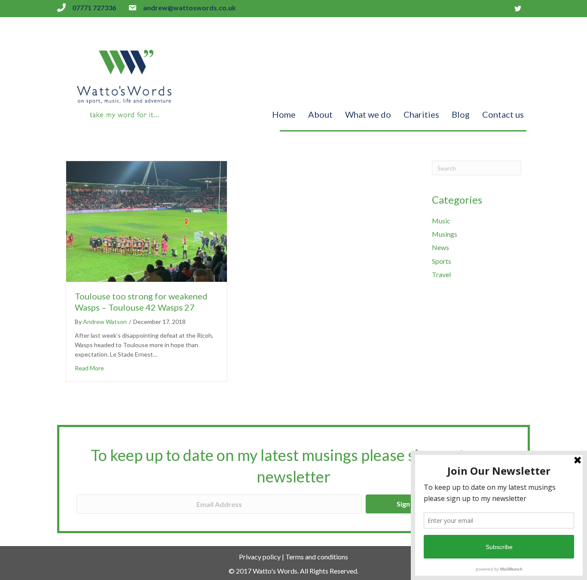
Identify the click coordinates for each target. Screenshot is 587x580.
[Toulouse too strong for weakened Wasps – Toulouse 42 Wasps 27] (146, 221)
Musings (444, 234)
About (320, 114)
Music (441, 221)
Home (284, 114)
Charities (421, 114)
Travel (441, 274)
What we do (368, 114)
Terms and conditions (316, 557)
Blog (461, 114)
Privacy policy (260, 557)
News (440, 247)
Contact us (503, 114)
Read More (89, 368)
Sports (441, 261)
